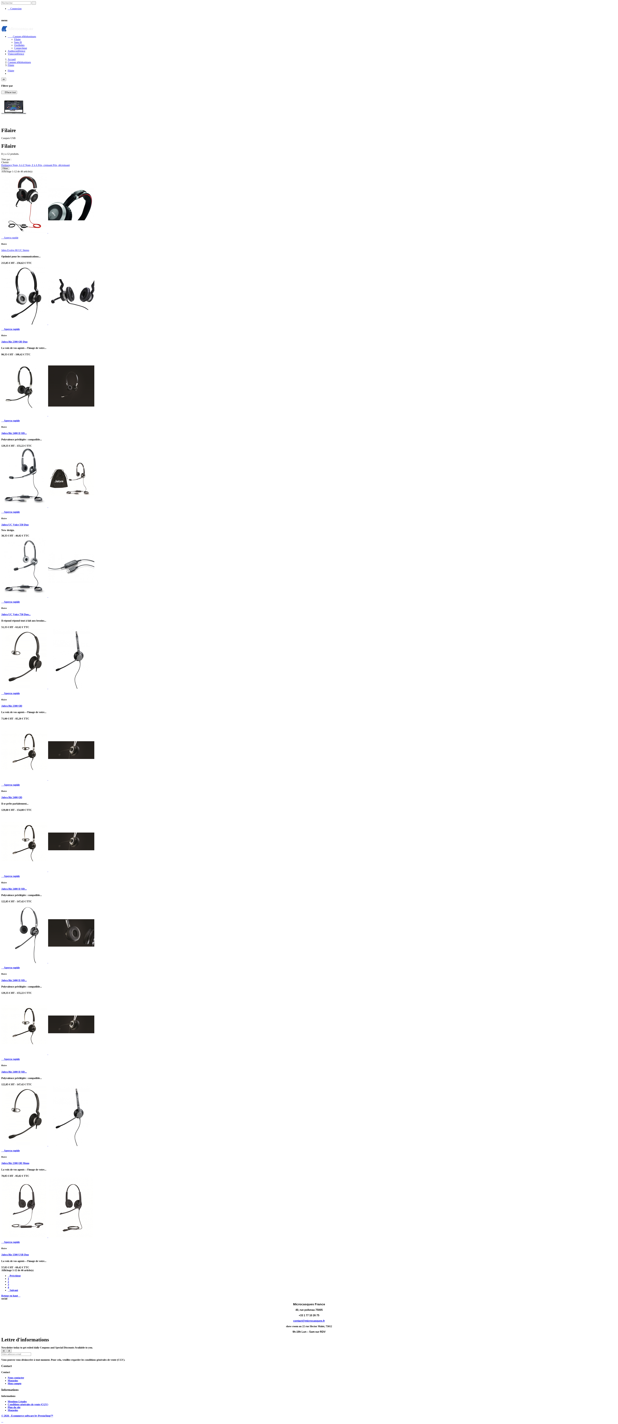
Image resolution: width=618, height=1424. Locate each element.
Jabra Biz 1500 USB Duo (15, 1254)
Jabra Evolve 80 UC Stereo (15, 250)
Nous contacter (16, 1377)
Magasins (13, 1380)
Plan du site (14, 1407)
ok (4, 79)
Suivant (13, 1290)
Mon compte (14, 1383)
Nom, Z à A (31, 165)
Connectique (20, 48)
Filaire (17, 39)
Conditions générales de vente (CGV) (28, 1404)
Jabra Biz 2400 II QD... (14, 433)
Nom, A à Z (19, 165)
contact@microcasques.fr (309, 1320)
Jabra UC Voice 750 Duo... (16, 614)
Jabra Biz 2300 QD (11, 706)
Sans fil (18, 42)
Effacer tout (9, 92)
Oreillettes (19, 45)
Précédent (14, 1275)
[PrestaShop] (13, 119)
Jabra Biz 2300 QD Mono (15, 1163)
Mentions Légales (17, 1401)
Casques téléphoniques (22, 36)
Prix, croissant (45, 165)
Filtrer (5, 168)
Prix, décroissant (61, 165)
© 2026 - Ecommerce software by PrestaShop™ (27, 1415)
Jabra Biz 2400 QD (11, 797)
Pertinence (7, 165)
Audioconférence (16, 51)
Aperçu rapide (9, 237)
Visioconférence (16, 54)
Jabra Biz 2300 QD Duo (14, 341)
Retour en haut (10, 1295)
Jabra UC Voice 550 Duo (15, 524)
